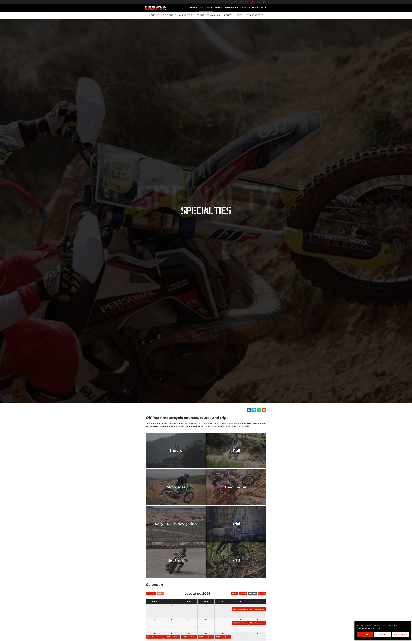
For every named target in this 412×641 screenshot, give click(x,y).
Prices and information (225, 8)
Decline (382, 635)
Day (235, 593)
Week (244, 593)
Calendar (245, 8)
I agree (365, 635)
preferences (400, 635)
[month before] (148, 593)
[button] (249, 410)
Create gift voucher (208, 15)
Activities (190, 8)
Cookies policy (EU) (371, 628)
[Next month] (153, 593)
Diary (263, 593)
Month (253, 593)
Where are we (254, 15)
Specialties (205, 8)
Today (160, 593)
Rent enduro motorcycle (177, 15)
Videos (255, 8)
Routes (228, 15)
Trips (239, 15)
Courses (154, 15)
